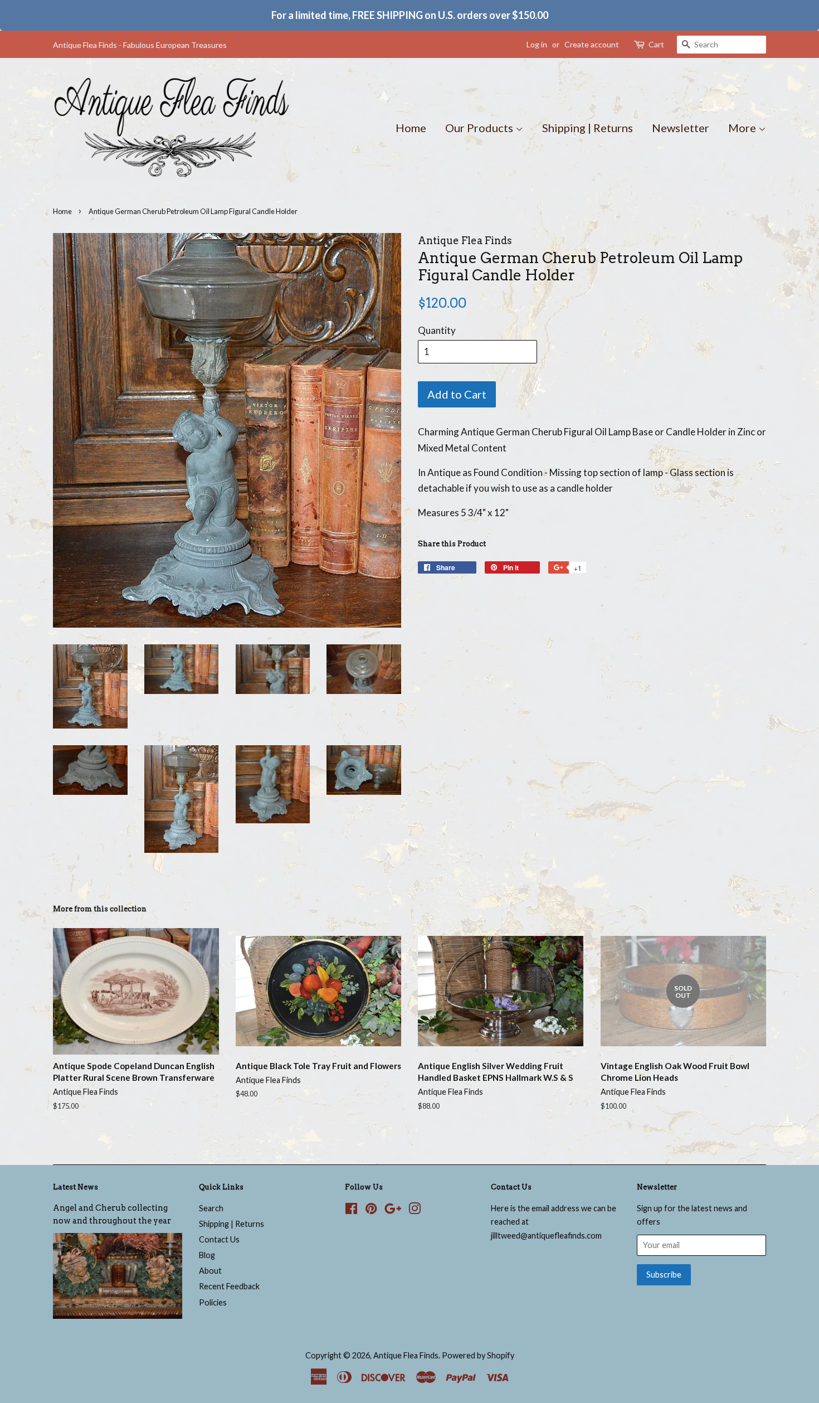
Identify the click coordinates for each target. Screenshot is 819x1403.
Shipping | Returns (587, 127)
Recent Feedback (229, 1286)
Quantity (437, 330)
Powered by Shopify (478, 1355)
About (210, 1270)
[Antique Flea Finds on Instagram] (414, 1210)
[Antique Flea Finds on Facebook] (351, 1210)
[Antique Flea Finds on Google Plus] (392, 1210)
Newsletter (680, 127)
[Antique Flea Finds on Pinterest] (371, 1210)
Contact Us (219, 1239)
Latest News (75, 1187)
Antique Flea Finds (405, 1355)
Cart (656, 44)
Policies (213, 1302)
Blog (207, 1255)
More (743, 127)
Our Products (480, 127)
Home (411, 127)
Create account (591, 44)
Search (211, 1208)
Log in (536, 44)
